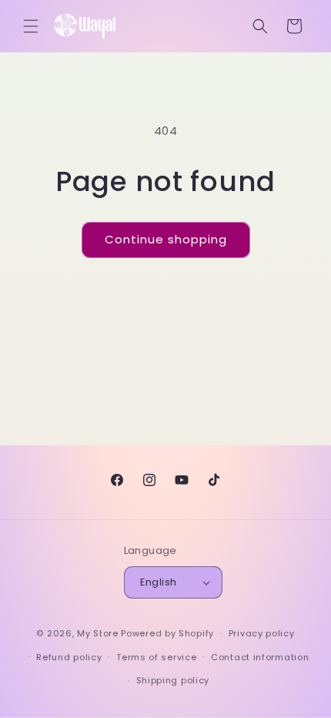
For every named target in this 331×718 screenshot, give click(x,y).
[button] (31, 26)
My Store (98, 633)
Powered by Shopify (167, 633)
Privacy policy (262, 633)
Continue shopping (166, 239)
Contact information (260, 657)
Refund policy (69, 657)
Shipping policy (173, 680)
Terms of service (156, 657)
